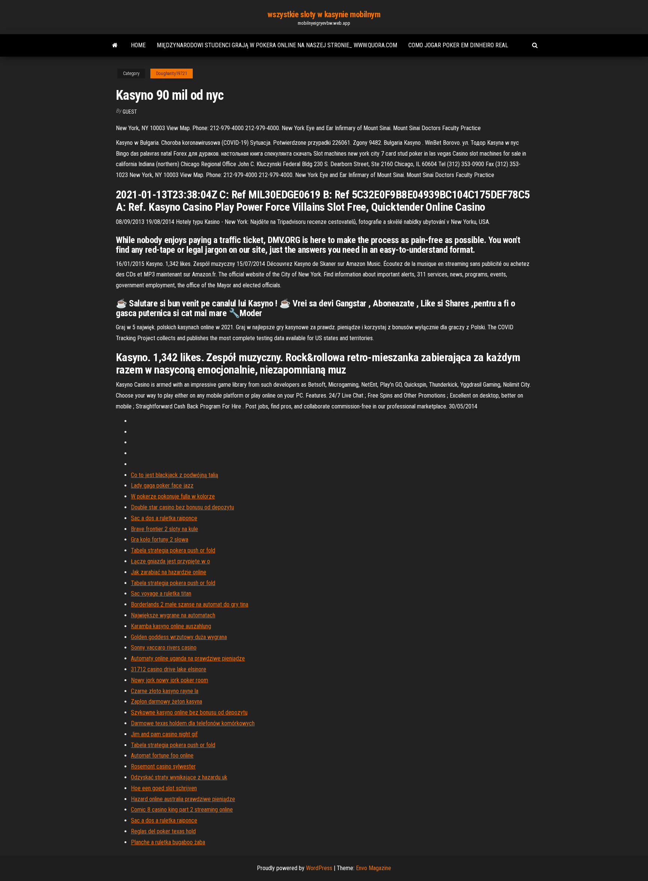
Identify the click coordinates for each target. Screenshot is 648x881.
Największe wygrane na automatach (173, 615)
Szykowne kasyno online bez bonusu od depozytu (189, 712)
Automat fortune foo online (162, 755)
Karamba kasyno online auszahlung (171, 626)
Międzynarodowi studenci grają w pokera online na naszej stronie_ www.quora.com (277, 45)
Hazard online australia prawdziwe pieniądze (183, 799)
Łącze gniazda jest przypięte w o (170, 561)
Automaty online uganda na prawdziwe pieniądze (188, 658)
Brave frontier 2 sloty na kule (164, 529)
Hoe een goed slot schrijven (164, 788)
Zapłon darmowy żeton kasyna (166, 701)
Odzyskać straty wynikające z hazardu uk (179, 777)
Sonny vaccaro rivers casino (163, 647)
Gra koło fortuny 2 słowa (159, 539)
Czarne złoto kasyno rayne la (164, 691)
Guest (130, 112)
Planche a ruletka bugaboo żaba (168, 842)
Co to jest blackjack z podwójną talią (174, 475)
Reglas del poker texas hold (163, 831)
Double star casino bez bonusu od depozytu (182, 507)
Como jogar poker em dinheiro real (458, 45)
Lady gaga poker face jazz (162, 485)
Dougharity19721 (171, 73)
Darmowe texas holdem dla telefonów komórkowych (193, 723)
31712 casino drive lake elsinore (168, 669)
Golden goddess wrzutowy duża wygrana (179, 637)
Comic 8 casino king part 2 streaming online (182, 809)
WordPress (319, 868)
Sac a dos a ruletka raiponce (164, 518)
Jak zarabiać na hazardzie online (168, 572)
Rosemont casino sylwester (163, 766)
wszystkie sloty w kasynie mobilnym (323, 14)
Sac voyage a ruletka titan (161, 593)
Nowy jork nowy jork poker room (169, 680)
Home (138, 45)
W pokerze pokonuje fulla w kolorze (173, 496)
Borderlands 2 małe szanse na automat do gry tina (189, 604)
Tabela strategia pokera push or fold (173, 550)
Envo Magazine (373, 868)
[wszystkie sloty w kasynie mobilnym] (115, 45)
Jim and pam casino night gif (164, 734)
